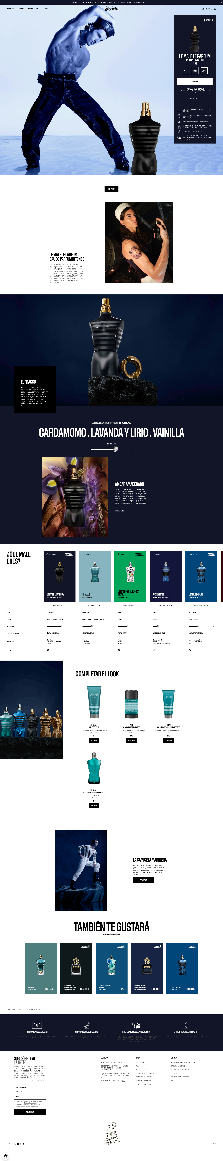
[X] (15, 1144)
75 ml (185, 71)
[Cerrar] (221, 2)
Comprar (195, 82)
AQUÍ (123, 1081)
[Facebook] (18, 1144)
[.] (212, 9)
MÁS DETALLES (119, 511)
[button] (94, 740)
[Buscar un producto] (209, 9)
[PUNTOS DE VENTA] (206, 9)
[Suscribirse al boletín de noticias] (203, 9)
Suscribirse (30, 1112)
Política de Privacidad (30, 1103)
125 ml (195, 71)
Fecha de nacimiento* (22, 1087)
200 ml (204, 71)
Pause (113, 189)
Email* (18, 1096)
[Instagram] (20, 1144)
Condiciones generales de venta (32, 1101)
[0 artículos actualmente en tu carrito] (215, 9)
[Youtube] (23, 1144)
